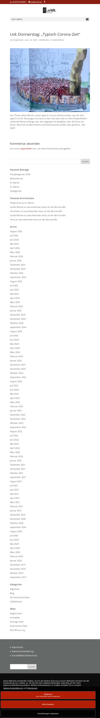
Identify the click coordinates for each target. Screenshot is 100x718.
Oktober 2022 (16, 423)
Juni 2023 (14, 389)
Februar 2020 (16, 556)
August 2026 (16, 231)
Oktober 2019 (16, 573)
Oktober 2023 (16, 373)
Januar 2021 (16, 510)
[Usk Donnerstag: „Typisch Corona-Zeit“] (50, 112)
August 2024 (16, 331)
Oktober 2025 (16, 273)
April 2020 (15, 548)
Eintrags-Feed (16, 621)
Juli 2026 (14, 235)
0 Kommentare (57, 40)
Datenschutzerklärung (23, 651)
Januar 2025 (16, 310)
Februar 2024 (16, 356)
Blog (12, 593)
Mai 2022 (14, 443)
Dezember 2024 (17, 314)
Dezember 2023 (17, 364)
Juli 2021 (14, 485)
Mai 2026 (14, 243)
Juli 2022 (14, 435)
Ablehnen (48, 695)
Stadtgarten (16, 191)
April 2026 (15, 248)
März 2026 (15, 252)
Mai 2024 (14, 343)
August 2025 (16, 281)
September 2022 (18, 427)
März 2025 (15, 302)
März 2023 (15, 402)
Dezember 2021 (17, 464)
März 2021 (15, 502)
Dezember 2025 (17, 264)
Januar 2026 (16, 260)
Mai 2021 (14, 493)
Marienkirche (16, 178)
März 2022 (15, 452)
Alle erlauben (48, 704)
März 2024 (15, 352)
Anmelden (15, 617)
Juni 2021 (14, 489)
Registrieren (16, 613)
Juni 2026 (14, 239)
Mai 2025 (14, 293)
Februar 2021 (16, 506)
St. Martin (15, 182)
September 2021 (18, 477)
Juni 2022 (14, 439)
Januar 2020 (16, 560)
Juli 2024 (14, 335)
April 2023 (15, 398)
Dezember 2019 (17, 564)
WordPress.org (17, 630)
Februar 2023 (16, 406)
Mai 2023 (14, 393)
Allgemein (15, 589)
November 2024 (18, 318)
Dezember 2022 (17, 414)
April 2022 (15, 448)
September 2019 (18, 577)
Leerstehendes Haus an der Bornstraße (46, 207)
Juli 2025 (14, 285)
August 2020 (16, 531)
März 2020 (15, 552)
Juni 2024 (14, 339)
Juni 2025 (14, 289)
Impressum (17, 647)
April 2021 (15, 498)
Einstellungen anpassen (48, 713)
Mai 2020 (14, 543)
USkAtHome (44, 40)
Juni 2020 (14, 539)
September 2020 (18, 527)
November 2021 (18, 468)
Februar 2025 (16, 306)
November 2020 (18, 518)
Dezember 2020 (17, 514)
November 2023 (18, 368)
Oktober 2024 (16, 323)
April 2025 (15, 298)
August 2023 (16, 381)
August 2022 (16, 431)
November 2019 (18, 568)
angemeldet (26, 148)
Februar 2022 (16, 456)
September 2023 (18, 377)
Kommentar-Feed (18, 626)
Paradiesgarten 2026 (20, 174)
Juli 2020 (14, 535)
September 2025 (18, 277)
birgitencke (18, 40)
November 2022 (18, 418)
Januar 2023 (16, 410)
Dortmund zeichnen (20, 597)
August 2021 (16, 481)
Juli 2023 (14, 385)
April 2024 (15, 348)
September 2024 (18, 327)
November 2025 (18, 268)
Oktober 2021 (16, 473)
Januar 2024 (16, 360)
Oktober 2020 (16, 523)
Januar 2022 (16, 460)
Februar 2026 (16, 256)
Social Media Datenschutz (24, 655)
